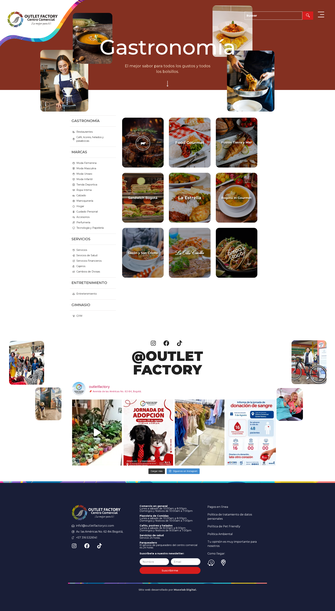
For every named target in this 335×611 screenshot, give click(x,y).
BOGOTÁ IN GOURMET (236, 205)
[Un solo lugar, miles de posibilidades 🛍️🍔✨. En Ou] (200, 432)
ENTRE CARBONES (143, 148)
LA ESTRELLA (190, 204)
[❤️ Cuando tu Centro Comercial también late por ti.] (251, 432)
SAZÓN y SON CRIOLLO (143, 263)
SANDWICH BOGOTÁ (143, 204)
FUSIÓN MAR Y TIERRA (236, 153)
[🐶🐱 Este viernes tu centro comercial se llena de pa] (148, 432)
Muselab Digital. (185, 589)
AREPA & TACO (236, 260)
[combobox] (273, 16)
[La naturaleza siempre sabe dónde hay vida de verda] (97, 432)
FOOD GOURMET (190, 148)
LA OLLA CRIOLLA (190, 260)
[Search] (307, 16)
